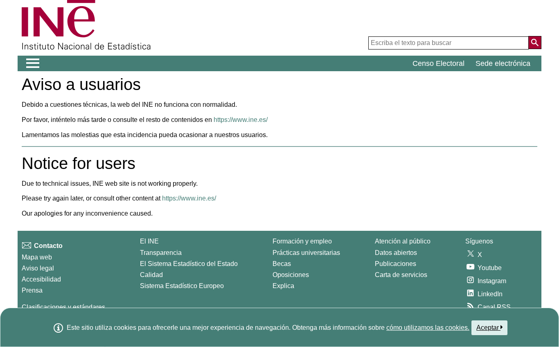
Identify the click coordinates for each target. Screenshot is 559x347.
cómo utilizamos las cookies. (427, 327)
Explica (283, 285)
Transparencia (161, 252)
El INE (149, 241)
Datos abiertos (396, 252)
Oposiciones (291, 274)
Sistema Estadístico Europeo (182, 285)
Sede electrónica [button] (503, 63)
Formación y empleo (302, 241)
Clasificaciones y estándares (63, 307)
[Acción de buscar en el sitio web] (534, 42)
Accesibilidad (41, 279)
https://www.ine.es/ (241, 119)
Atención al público (403, 241)
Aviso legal (38, 268)
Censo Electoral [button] (438, 63)
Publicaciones (395, 263)
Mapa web (37, 257)
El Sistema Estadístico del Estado (189, 263)
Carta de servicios (401, 274)
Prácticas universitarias (306, 252)
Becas (282, 263)
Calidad (151, 274)
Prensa (32, 290)
